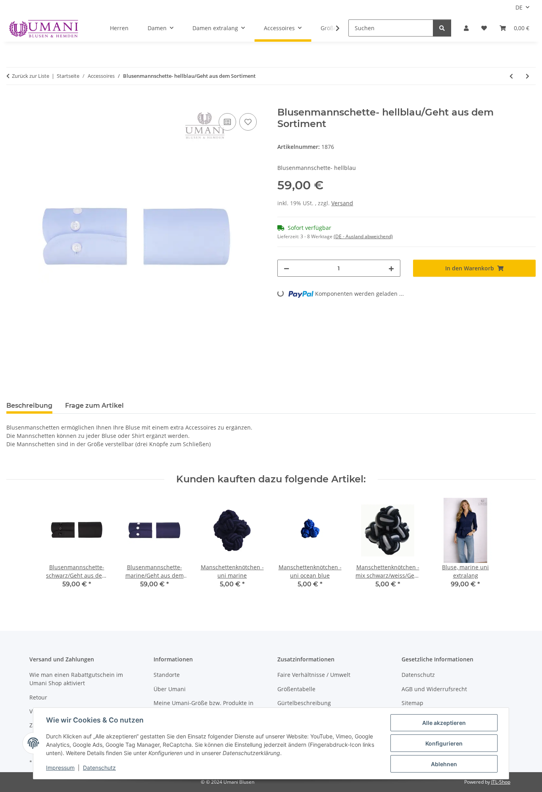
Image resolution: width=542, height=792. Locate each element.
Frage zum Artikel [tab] (94, 405)
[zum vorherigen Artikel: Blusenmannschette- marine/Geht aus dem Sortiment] (511, 76)
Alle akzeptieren (444, 722)
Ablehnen (444, 764)
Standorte (167, 674)
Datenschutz (99, 767)
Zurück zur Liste (30, 75)
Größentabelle (296, 689)
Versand (342, 203)
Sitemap (412, 703)
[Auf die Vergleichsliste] (227, 122)
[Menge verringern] (286, 268)
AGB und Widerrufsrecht (434, 689)
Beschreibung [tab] (29, 405)
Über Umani (170, 689)
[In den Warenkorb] (12, 102)
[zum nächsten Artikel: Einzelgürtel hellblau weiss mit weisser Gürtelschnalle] (527, 76)
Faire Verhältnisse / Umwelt (313, 674)
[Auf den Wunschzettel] (248, 122)
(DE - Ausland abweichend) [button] (363, 236)
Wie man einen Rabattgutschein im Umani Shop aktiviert (76, 679)
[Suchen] (442, 28)
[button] (466, 28)
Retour (38, 697)
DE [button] (519, 7)
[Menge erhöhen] (391, 268)
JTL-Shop (500, 782)
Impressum (60, 767)
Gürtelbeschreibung (304, 703)
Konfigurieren (444, 743)
